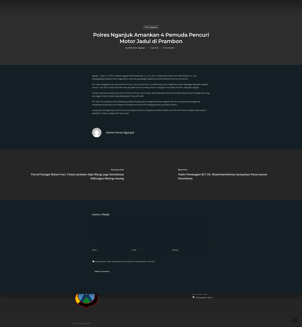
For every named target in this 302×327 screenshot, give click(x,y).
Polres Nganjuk (151, 27)
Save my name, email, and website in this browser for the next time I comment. (124, 261)
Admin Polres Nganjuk (136, 48)
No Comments (168, 48)
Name (95, 250)
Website (175, 250)
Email (135, 250)
